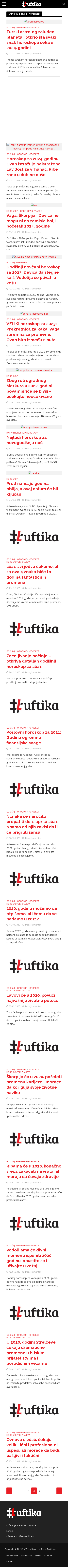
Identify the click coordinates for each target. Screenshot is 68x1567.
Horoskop (33, 27)
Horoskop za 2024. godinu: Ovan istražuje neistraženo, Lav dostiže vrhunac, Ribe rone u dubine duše (34, 166)
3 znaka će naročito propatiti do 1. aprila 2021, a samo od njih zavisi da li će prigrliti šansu (32, 824)
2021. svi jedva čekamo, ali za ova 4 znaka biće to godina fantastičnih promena (33, 574)
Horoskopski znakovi (30, 211)
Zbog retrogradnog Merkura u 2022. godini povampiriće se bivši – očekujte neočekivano (29, 388)
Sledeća (59, 1490)
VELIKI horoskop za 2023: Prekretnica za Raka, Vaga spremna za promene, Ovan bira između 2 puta (33, 331)
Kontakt (48, 1555)
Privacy (10, 1561)
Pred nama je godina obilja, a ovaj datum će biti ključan (33, 489)
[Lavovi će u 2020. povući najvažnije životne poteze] (34, 965)
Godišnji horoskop (16, 27)
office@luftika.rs (26, 1536)
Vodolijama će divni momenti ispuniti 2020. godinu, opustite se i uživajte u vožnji (29, 1257)
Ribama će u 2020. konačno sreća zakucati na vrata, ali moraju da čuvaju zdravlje (33, 1171)
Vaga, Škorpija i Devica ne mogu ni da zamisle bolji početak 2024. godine (32, 221)
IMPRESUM (26, 1555)
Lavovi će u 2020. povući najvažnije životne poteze (32, 998)
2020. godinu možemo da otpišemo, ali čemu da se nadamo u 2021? (31, 913)
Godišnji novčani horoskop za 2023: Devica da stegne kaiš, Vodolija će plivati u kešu (33, 274)
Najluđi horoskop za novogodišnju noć (26, 440)
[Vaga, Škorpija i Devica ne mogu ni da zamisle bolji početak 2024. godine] (34, 205)
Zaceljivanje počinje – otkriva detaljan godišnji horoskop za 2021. (31, 661)
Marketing (12, 1555)
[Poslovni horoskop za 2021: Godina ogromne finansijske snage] (34, 705)
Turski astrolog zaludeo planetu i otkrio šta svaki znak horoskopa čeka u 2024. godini (31, 39)
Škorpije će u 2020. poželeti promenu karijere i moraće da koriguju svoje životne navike (34, 1084)
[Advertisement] (34, 106)
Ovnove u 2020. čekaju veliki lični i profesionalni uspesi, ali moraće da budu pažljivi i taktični (33, 1447)
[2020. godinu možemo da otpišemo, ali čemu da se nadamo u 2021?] (34, 879)
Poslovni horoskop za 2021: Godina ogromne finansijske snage (33, 737)
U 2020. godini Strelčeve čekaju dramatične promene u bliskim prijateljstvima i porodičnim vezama (31, 1353)
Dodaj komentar (33, 53)
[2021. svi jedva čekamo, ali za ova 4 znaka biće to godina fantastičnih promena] (34, 536)
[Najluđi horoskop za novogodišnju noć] (34, 427)
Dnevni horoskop (16, 433)
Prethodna (9, 1490)
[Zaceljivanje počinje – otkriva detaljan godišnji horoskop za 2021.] (34, 629)
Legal (38, 1555)
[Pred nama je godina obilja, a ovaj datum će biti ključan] (34, 473)
